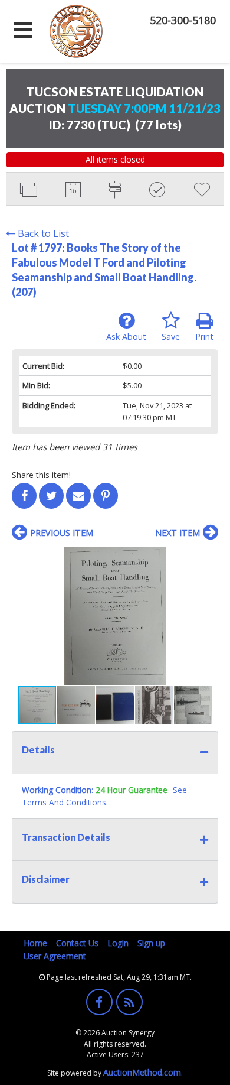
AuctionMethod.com (142, 1072)
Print (204, 336)
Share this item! (41, 474)
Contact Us (77, 942)
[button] (207, 557)
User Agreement (55, 955)
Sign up (151, 942)
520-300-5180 (183, 20)
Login (118, 942)
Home (35, 942)
